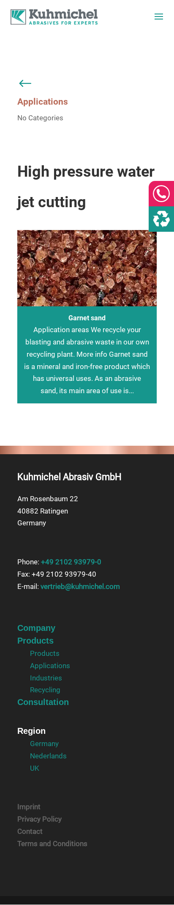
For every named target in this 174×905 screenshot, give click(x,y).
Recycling (45, 690)
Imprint (29, 806)
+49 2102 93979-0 (71, 562)
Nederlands (48, 756)
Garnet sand (87, 318)
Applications (50, 665)
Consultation (43, 702)
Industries (46, 678)
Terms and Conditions (52, 843)
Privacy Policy (39, 819)
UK (34, 768)
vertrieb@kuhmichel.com (80, 586)
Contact (30, 831)
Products (35, 640)
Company (36, 628)
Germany (44, 743)
